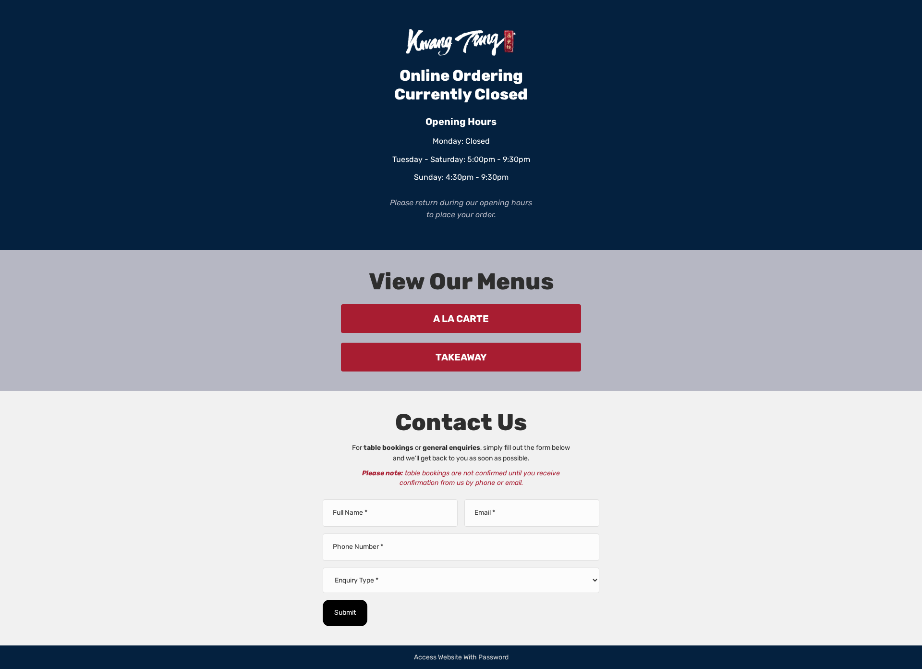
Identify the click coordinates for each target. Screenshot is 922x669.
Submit (345, 612)
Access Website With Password (461, 657)
